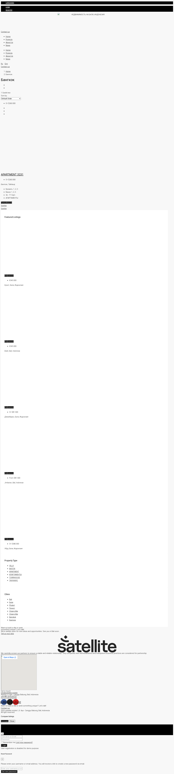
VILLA (11, 566)
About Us (9, 42)
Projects (9, 39)
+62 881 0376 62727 (9, 696)
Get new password (9, 771)
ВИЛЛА (12, 569)
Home (8, 36)
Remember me (9, 742)
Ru (2, 64)
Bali (10, 599)
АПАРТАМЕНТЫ (15, 574)
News (8, 45)
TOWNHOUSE (14, 577)
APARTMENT (14, 572)
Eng (6, 64)
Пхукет (12, 608)
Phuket (12, 605)
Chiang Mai (13, 611)
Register (9, 10)
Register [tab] (9, 729)
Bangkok (12, 617)
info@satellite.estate (9, 693)
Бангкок (12, 620)
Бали (11, 602)
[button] (5, 32)
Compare (4, 721)
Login (8, 7)
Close (12, 721)
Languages (10, 3)
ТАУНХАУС (13, 580)
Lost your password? (24, 742)
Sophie (4, 206)
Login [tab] (8, 726)
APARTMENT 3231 (12, 174)
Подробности (6, 203)
